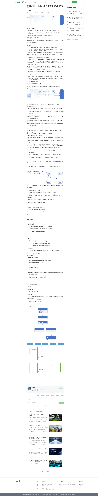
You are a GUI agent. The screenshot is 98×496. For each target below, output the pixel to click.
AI (49, 2)
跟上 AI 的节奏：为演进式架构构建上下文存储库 (38, 415)
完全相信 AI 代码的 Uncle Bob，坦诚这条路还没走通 (75, 14)
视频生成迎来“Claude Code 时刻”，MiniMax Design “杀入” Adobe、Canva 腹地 (75, 22)
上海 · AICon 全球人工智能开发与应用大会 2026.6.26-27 (67, 484)
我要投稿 (37, 484)
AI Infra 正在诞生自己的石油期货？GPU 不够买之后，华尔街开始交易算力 (75, 35)
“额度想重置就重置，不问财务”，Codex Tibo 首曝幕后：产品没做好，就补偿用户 (75, 11)
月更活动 (39, 2)
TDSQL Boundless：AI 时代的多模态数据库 (38, 449)
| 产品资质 (73, 494)
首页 (35, 2)
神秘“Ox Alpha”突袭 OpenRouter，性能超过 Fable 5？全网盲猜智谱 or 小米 (75, 18)
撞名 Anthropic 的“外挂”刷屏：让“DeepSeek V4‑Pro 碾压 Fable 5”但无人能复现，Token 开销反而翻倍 (75, 28)
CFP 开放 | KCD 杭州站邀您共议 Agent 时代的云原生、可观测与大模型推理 (75, 31)
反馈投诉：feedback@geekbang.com (47, 485)
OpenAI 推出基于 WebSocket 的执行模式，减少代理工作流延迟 (37, 438)
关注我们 (37, 488)
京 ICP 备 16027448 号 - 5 (56, 494)
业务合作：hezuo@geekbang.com (47, 484)
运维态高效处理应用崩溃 (34, 425)
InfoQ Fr (81, 485)
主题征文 (45, 2)
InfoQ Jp (81, 484)
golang (53, 2)
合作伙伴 (37, 485)
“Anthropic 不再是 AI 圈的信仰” (74, 24)
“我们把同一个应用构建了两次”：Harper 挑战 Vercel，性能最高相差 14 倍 (38, 461)
